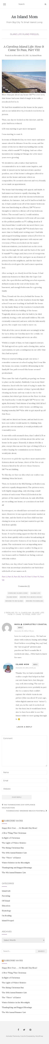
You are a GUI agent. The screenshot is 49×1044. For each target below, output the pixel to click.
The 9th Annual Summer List (14, 872)
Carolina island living (18, 593)
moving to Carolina (34, 601)
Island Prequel (30, 34)
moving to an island (14, 601)
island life (35, 593)
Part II (10, 576)
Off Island (6, 901)
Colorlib (23, 1036)
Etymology (6, 911)
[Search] (45, 4)
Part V (30, 576)
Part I (4, 576)
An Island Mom (24, 17)
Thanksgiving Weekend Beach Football (26, 811)
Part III (17, 576)
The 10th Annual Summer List (14, 853)
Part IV (24, 576)
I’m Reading (7, 915)
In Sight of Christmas (11, 838)
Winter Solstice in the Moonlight (16, 862)
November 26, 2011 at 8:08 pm (26, 668)
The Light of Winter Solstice (14, 843)
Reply (20, 627)
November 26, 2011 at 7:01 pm (24, 631)
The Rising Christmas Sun (13, 848)
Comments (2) (24, 586)
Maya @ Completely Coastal (30, 624)
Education (6, 906)
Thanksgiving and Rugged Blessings (17, 867)
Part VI (36, 576)
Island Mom (36, 55)
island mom (12, 597)
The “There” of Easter (11, 858)
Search (41, 951)
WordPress (39, 1036)
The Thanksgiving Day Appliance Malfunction (18, 806)
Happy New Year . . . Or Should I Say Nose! (19, 828)
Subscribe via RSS (13, 821)
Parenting (6, 896)
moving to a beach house (31, 597)
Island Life (16, 34)
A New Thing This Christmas (14, 833)
